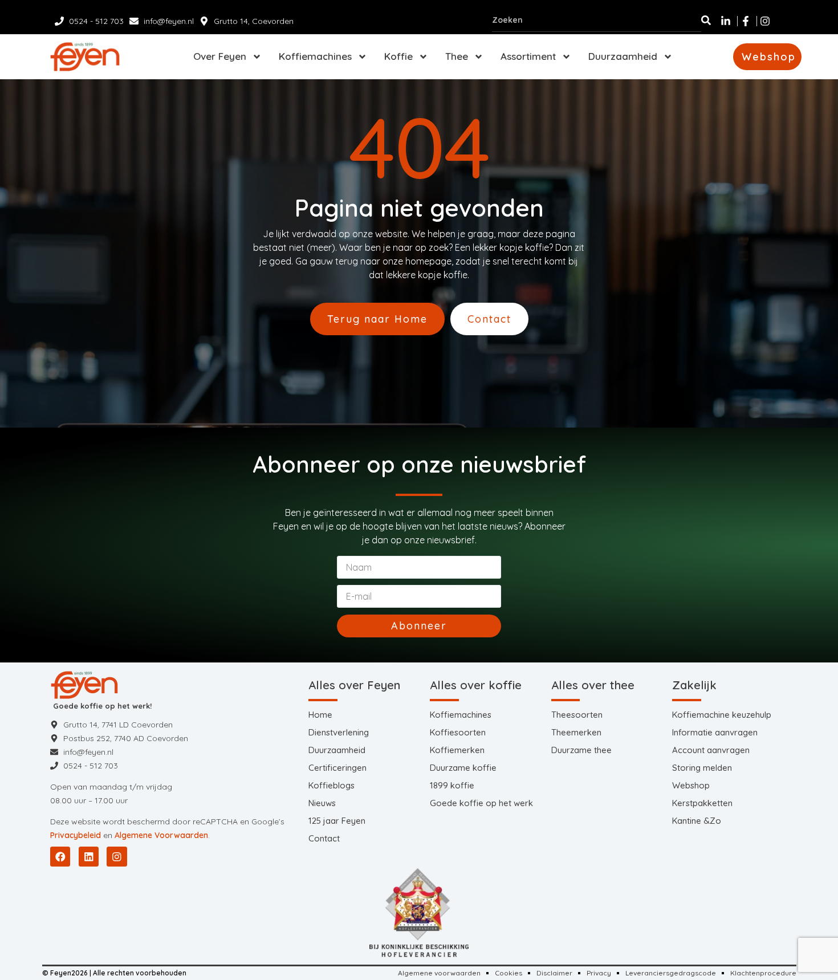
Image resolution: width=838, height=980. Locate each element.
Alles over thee (592, 685)
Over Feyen (219, 56)
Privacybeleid (75, 835)
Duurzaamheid (622, 56)
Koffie (398, 56)
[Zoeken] (706, 20)
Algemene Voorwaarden (161, 835)
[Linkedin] (89, 857)
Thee (456, 56)
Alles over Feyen (354, 685)
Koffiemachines (315, 56)
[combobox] (596, 20)
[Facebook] (60, 857)
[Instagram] (117, 857)
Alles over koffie (476, 685)
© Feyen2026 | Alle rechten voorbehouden (114, 973)
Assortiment (528, 56)
